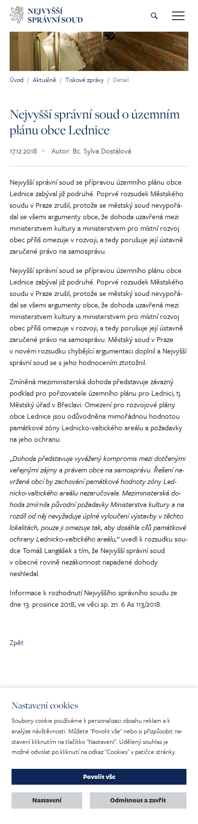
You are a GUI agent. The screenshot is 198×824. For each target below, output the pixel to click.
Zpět (17, 642)
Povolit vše (99, 776)
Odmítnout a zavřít (138, 800)
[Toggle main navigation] (178, 16)
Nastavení (47, 800)
